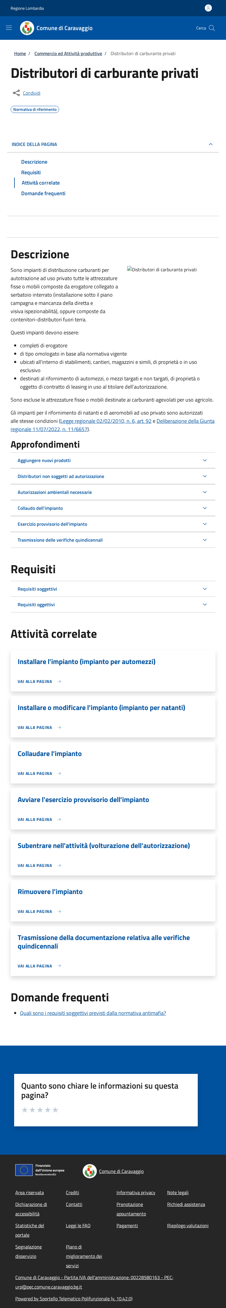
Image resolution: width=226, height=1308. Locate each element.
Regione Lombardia (27, 8)
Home (20, 53)
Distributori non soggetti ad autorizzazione (61, 476)
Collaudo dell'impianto (40, 508)
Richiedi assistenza (186, 1204)
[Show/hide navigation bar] (9, 28)
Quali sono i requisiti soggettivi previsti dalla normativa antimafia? (93, 1013)
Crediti (72, 1192)
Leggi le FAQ (78, 1225)
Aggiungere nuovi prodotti (44, 460)
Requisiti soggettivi (37, 588)
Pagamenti (127, 1225)
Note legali (178, 1192)
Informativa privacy (136, 1192)
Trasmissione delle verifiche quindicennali (60, 539)
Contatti (74, 1204)
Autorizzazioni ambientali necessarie (55, 492)
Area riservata (29, 1192)
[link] (41, 681)
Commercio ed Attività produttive (68, 53)
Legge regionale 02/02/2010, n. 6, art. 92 (106, 421)
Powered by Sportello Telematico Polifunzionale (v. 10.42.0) (73, 1298)
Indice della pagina (34, 144)
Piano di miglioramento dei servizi (84, 1256)
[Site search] (211, 28)
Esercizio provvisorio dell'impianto (52, 524)
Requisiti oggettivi (36, 604)
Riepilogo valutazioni (188, 1225)
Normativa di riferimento (34, 108)
